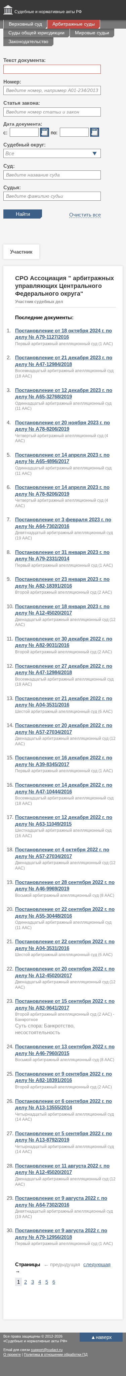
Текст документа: (24, 60)
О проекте (12, 1354)
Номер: (12, 82)
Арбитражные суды (73, 24)
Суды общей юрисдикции (36, 32)
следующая (97, 1264)
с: (5, 132)
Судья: (12, 187)
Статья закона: (21, 103)
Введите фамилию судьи (34, 196)
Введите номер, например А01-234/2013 (52, 90)
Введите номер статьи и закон (42, 111)
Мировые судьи (92, 32)
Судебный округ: (24, 145)
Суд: (9, 166)
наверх (101, 1337)
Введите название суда (33, 174)
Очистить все (85, 215)
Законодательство (28, 41)
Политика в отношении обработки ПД (55, 1354)
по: (54, 132)
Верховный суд (25, 24)
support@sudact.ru (46, 1350)
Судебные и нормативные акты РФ (48, 11)
